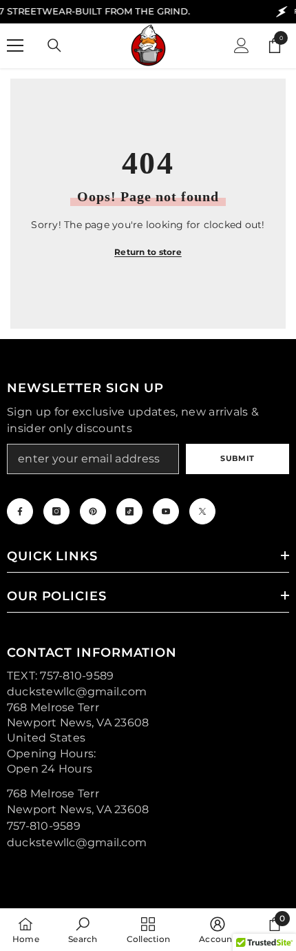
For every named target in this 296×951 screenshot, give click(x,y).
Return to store (148, 252)
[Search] (54, 45)
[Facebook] (20, 511)
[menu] (15, 45)
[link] (82, 929)
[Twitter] (202, 511)
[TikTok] (129, 511)
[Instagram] (56, 511)
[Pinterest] (93, 511)
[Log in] (241, 45)
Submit (237, 458)
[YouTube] (166, 511)
